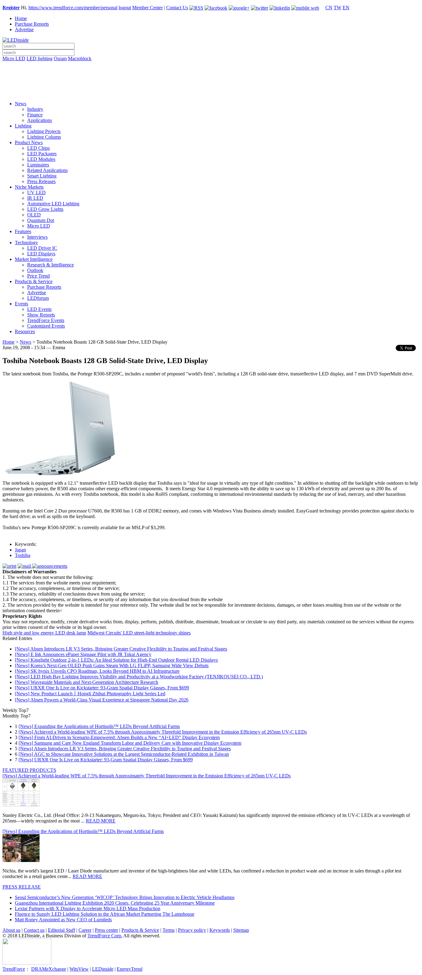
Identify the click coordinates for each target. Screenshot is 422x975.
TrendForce (13, 969)
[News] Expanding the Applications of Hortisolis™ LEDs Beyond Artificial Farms (99, 726)
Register (11, 7)
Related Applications (47, 170)
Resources (25, 331)
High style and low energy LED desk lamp (44, 632)
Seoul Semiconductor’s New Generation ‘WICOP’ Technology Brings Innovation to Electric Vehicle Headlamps (124, 897)
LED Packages (42, 153)
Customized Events (46, 325)
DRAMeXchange (48, 969)
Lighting (23, 125)
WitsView (79, 969)
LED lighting (40, 58)
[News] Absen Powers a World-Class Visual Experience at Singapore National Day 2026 (101, 699)
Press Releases (41, 181)
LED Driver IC (42, 248)
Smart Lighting (42, 175)
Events (21, 303)
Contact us (34, 930)
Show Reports (41, 314)
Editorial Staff (61, 930)
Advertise (24, 29)
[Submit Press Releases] (211, 83)
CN (328, 7)
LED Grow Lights (45, 209)
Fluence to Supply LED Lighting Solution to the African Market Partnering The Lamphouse (104, 914)
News (20, 103)
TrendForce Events (45, 320)
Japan (20, 549)
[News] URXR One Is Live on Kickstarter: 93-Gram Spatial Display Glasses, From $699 (102, 687)
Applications (39, 120)
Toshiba (22, 555)
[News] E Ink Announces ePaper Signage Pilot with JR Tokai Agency (83, 654)
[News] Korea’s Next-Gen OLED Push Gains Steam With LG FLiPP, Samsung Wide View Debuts (112, 665)
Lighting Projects (44, 131)
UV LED (36, 192)
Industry (35, 109)
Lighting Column (44, 137)
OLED (34, 214)
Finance (35, 114)
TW (337, 7)
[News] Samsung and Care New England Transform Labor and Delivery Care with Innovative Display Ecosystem (130, 743)
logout (125, 7)
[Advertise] (211, 74)
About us (11, 930)
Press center (106, 930)
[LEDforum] (211, 91)
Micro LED (13, 58)
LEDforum (38, 298)
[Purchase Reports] (211, 65)
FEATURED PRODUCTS (29, 770)
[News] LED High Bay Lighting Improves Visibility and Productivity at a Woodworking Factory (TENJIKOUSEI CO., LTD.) (139, 676)
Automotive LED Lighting (53, 203)
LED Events (39, 309)
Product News (29, 142)
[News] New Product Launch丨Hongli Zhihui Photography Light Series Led (90, 693)
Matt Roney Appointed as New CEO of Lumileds (63, 919)
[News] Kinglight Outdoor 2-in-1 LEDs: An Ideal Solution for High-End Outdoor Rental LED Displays (116, 660)
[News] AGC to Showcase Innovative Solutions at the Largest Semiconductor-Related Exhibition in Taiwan (124, 754)
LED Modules (41, 159)
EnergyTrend (129, 969)
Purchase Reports (32, 24)
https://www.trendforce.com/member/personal (72, 7)
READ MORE (101, 820)
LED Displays (41, 253)
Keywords (219, 930)
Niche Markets (29, 187)
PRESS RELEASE (21, 886)
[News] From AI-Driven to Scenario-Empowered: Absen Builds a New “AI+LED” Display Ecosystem (119, 737)
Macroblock (79, 58)
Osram (60, 58)
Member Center (147, 7)
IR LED (35, 198)
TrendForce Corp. (104, 935)
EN (346, 7)
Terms (168, 930)
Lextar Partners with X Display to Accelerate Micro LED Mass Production (87, 908)
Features (23, 231)
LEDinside (102, 969)
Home (21, 18)
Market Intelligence (34, 259)
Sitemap (241, 930)
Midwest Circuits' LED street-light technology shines (139, 632)
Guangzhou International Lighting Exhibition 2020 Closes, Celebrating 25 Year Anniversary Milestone (115, 903)
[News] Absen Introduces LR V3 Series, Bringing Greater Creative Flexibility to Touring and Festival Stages (121, 648)
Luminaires (38, 164)
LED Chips (38, 148)
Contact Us (177, 7)
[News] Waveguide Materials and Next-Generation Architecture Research (86, 682)
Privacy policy (192, 930)
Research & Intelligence (50, 264)
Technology (26, 242)
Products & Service (34, 281)
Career (84, 930)
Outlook (35, 270)
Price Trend (38, 275)
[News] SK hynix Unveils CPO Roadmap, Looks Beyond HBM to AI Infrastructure (97, 671)
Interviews (37, 237)
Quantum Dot (40, 220)
